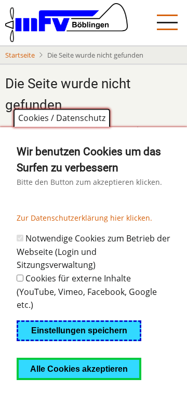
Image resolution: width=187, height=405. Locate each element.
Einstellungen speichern (79, 330)
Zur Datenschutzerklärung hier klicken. (84, 218)
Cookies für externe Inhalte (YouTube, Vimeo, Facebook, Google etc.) (87, 291)
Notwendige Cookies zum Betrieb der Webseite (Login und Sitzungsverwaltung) (93, 252)
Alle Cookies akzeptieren (79, 369)
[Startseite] (66, 22)
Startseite (20, 55)
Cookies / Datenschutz (61, 118)
